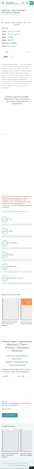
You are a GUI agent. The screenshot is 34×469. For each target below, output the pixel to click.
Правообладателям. (20, 465)
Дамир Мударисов (13, 34)
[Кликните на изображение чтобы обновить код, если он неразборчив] (17, 405)
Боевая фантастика (15, 15)
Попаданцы (5, 15)
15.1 (15, 202)
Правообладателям (21, 211)
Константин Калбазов (14, 31)
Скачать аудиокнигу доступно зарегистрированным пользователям (17, 360)
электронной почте (8, 205)
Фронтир (9, 46)
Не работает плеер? (8, 211)
